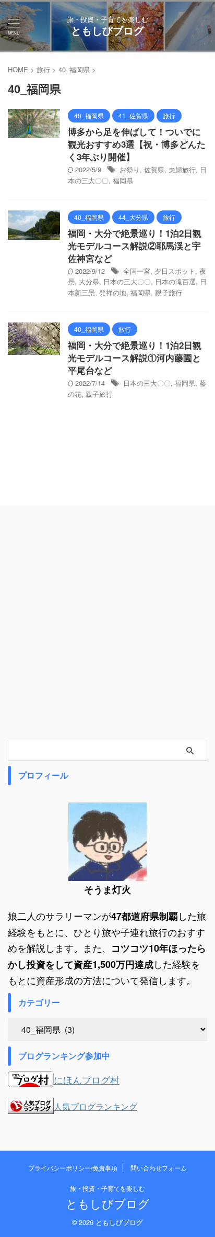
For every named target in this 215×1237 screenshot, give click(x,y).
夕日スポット (174, 271)
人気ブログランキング (95, 1106)
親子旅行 (168, 292)
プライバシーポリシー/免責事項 (72, 1167)
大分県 (89, 281)
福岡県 (123, 180)
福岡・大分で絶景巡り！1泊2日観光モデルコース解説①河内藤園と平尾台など (134, 357)
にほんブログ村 (87, 1079)
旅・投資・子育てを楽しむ (107, 1188)
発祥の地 (112, 292)
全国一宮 (136, 271)
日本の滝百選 (175, 281)
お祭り (130, 169)
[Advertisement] (107, 627)
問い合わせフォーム (158, 1167)
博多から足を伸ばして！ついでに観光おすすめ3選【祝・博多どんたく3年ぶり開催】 (137, 144)
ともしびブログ (107, 30)
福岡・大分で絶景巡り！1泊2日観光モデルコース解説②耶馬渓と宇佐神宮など (134, 245)
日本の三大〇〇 (127, 281)
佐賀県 (154, 169)
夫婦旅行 (182, 169)
